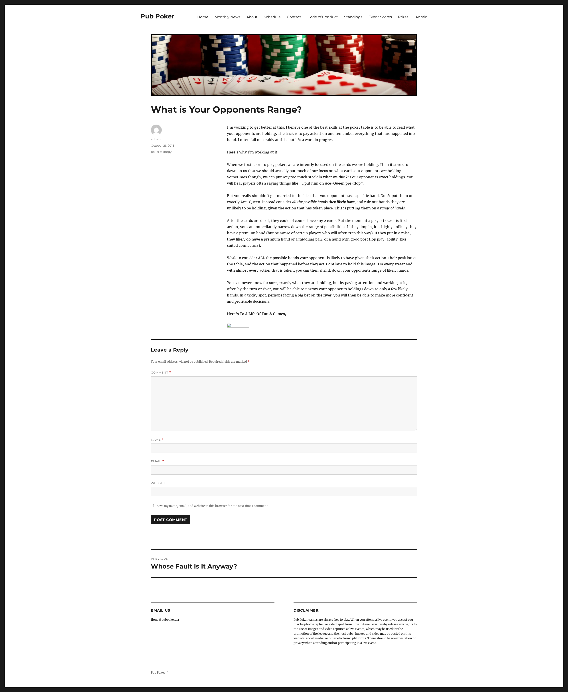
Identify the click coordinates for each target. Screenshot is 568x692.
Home (202, 17)
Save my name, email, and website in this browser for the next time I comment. (212, 506)
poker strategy (161, 151)
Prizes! (403, 17)
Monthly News (227, 17)
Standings (353, 17)
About (252, 17)
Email (157, 461)
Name (157, 439)
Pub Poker (157, 16)
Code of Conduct (323, 17)
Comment (161, 372)
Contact (294, 17)
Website (158, 483)
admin (156, 139)
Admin (422, 17)
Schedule (272, 17)
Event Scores (380, 17)
